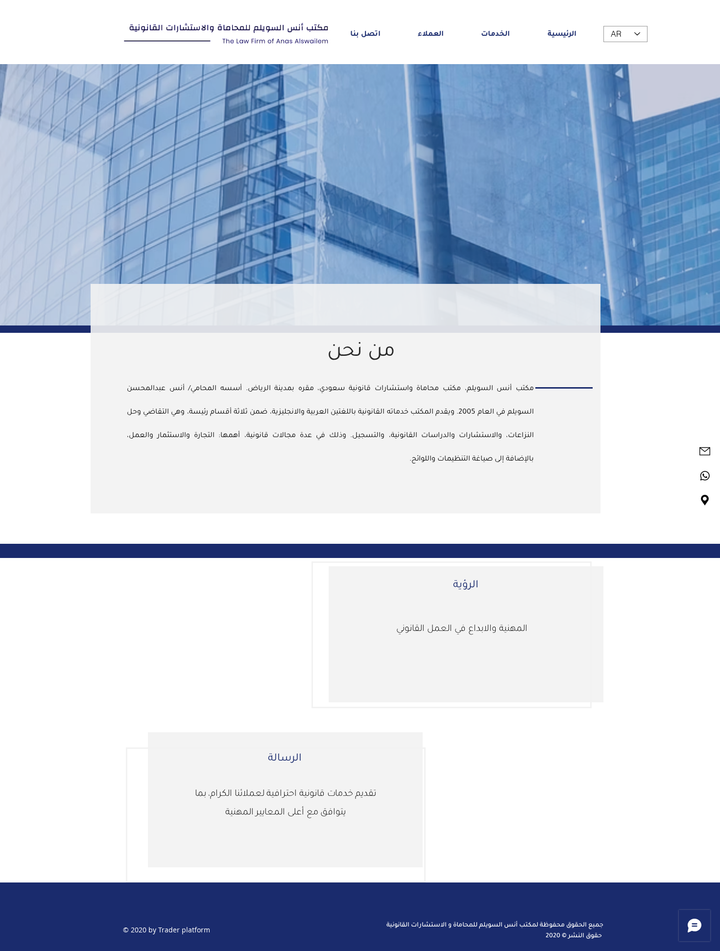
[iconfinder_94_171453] (704, 500)
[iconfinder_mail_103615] (704, 451)
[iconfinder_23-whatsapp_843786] (704, 475)
